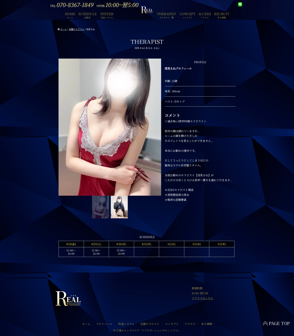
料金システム (126, 324)
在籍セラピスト (76, 29)
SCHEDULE (87, 15)
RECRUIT (221, 15)
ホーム (63, 29)
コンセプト (172, 324)
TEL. (71, 6)
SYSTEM (107, 15)
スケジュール (104, 324)
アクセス (189, 324)
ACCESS (204, 15)
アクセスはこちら (202, 298)
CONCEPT (187, 15)
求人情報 (206, 324)
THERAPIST (166, 15)
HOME (70, 15)
